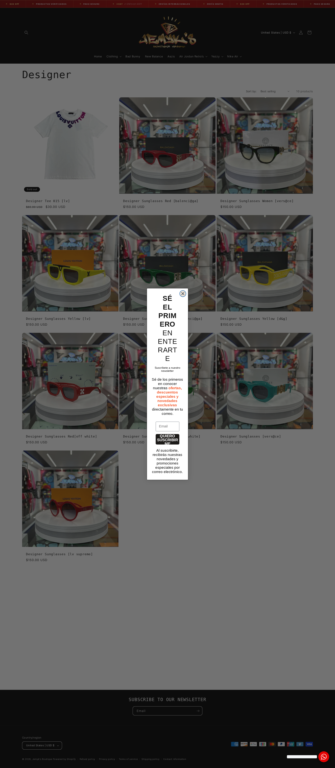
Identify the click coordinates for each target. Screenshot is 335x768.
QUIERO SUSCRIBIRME (167, 439)
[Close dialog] (183, 294)
